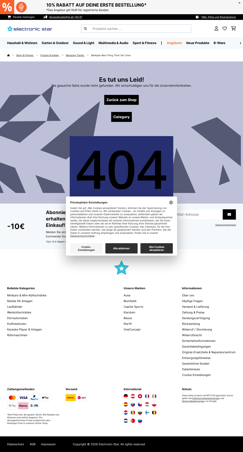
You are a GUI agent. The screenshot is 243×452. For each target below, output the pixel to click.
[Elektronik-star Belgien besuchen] (154, 412)
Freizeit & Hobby (50, 55)
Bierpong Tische (75, 55)
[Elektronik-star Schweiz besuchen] (140, 396)
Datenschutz (15, 444)
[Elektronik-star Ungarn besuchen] (147, 404)
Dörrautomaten (17, 318)
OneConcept (132, 329)
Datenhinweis (191, 369)
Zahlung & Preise (193, 312)
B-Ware (219, 43)
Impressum (48, 444)
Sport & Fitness (25, 55)
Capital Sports (133, 306)
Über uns (188, 295)
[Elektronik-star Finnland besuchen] (147, 412)
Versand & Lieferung (195, 306)
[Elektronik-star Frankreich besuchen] (147, 396)
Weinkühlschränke (19, 312)
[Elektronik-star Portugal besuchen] (133, 421)
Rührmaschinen (17, 335)
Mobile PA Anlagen (19, 301)
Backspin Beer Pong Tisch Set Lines (111, 55)
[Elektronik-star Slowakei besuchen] (133, 404)
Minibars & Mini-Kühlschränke (26, 295)
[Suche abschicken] (85, 28)
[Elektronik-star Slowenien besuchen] (140, 421)
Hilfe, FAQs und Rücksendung (218, 16)
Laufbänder (14, 306)
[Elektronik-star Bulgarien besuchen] (140, 412)
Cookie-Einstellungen (196, 375)
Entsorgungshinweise (196, 358)
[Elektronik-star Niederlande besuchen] (126, 421)
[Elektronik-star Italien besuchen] (154, 396)
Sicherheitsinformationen (198, 341)
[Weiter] (240, 43)
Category (121, 117)
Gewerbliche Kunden (195, 363)
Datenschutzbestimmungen (206, 398)
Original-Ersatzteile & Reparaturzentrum (209, 352)
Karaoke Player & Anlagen (24, 329)
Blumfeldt (130, 301)
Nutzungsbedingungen (193, 401)
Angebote (174, 43)
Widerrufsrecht (192, 335)
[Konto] (216, 28)
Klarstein (129, 312)
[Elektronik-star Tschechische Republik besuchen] (140, 404)
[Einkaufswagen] (233, 28)
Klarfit (128, 323)
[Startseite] (11, 55)
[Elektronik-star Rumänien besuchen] (133, 412)
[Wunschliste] (225, 28)
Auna (127, 295)
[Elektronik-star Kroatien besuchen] (126, 412)
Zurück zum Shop (121, 100)
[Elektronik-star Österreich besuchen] (133, 396)
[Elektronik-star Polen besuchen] (154, 404)
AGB (32, 444)
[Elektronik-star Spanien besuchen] (126, 404)
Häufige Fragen (192, 301)
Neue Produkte (197, 43)
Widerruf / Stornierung (197, 329)
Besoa (128, 318)
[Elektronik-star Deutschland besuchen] (126, 396)
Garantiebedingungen (196, 346)
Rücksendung (191, 323)
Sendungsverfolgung (196, 318)
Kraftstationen (16, 323)
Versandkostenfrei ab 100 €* (65, 16)
